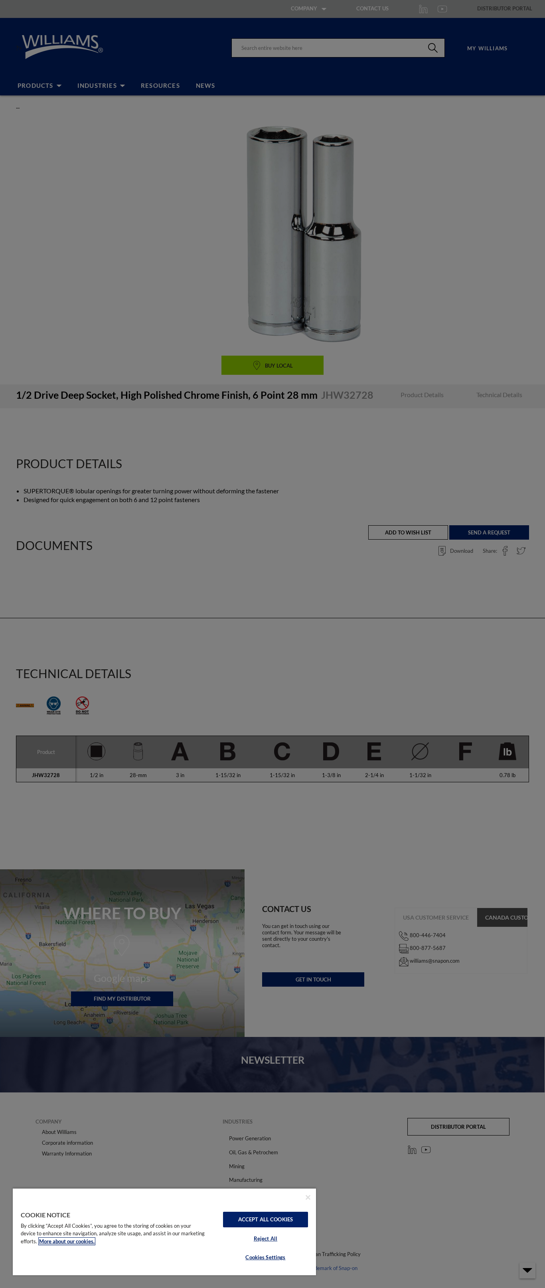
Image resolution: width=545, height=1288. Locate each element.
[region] (164, 1231)
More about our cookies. (67, 1241)
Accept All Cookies (265, 1219)
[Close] (308, 1197)
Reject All (265, 1238)
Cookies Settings (265, 1257)
